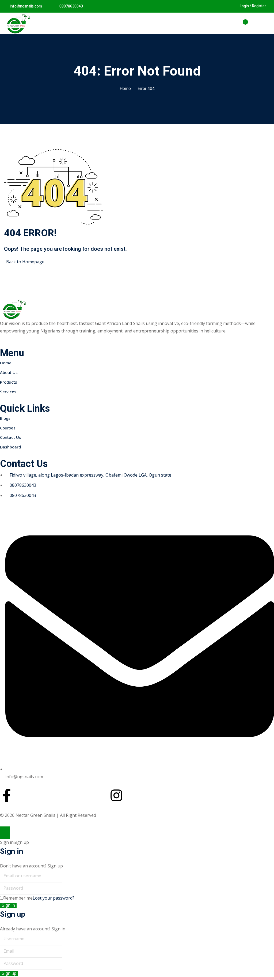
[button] (268, 24)
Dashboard (10, 447)
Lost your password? (53, 898)
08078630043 (71, 6)
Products (8, 382)
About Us (9, 372)
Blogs (5, 418)
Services (8, 391)
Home (125, 88)
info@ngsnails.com (26, 6)
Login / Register (253, 6)
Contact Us (10, 437)
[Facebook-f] (6, 795)
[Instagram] (116, 795)
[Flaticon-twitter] (61, 795)
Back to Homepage (25, 262)
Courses (8, 428)
